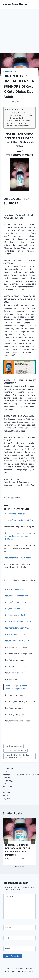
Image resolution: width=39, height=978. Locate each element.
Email (7, 938)
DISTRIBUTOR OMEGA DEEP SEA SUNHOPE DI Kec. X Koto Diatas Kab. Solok (21, 115)
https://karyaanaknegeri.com (15, 596)
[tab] (15, 866)
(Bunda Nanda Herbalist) (14, 514)
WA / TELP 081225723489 (20, 121)
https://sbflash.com (11, 609)
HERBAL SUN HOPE (10, 72)
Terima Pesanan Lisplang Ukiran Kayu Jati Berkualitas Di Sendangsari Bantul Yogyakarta (8, 783)
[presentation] (19, 829)
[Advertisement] (19, 29)
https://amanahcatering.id (14, 615)
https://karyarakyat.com (13, 589)
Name (7, 928)
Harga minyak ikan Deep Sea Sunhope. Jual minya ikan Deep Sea (18, 756)
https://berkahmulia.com (14, 634)
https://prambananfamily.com (16, 641)
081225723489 (23, 155)
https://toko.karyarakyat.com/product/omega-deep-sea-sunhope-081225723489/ (19, 536)
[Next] (33, 841)
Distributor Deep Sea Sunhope (15, 750)
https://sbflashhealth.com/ (14, 602)
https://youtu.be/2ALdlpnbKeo (19, 520)
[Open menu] (34, 4)
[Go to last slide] (6, 841)
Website (7, 949)
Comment (9, 896)
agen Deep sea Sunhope (13, 746)
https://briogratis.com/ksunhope (17, 558)
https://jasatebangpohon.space (17, 621)
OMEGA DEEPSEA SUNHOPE (17, 123)
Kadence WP (29, 971)
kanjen (8, 102)
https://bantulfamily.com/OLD (16, 628)
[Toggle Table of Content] (30, 110)
